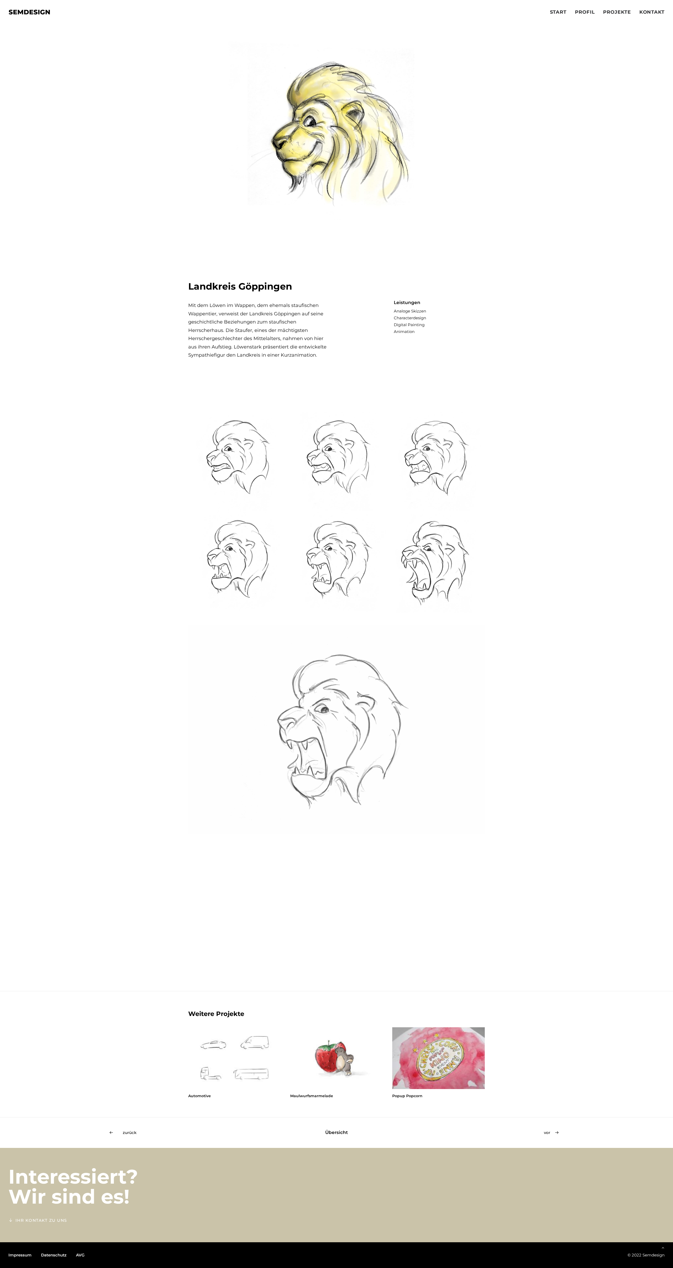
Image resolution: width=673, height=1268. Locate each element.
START (558, 12)
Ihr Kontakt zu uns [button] (41, 1220)
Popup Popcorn (305, 1096)
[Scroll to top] (663, 1247)
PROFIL (585, 12)
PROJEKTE (617, 12)
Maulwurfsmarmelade (209, 1096)
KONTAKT (652, 12)
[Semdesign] (29, 12)
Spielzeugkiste (406, 1096)
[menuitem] (560, 12)
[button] (234, 1058)
